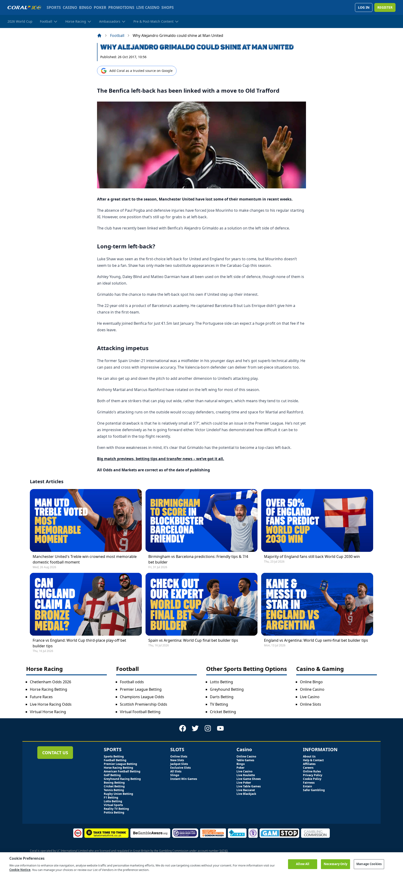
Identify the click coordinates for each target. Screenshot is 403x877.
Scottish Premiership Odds (143, 704)
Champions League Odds (142, 696)
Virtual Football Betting (140, 711)
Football (117, 35)
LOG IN (363, 7)
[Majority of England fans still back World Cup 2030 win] (317, 520)
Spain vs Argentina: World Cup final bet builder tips (193, 640)
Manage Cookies (369, 864)
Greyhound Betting (227, 689)
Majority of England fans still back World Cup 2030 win (312, 556)
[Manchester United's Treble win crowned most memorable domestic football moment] (86, 520)
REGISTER (385, 7)
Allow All (302, 864)
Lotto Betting (221, 681)
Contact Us (55, 752)
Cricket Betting (223, 711)
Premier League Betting (141, 689)
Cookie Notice (20, 870)
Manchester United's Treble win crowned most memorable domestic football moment (85, 559)
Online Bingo (311, 681)
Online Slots (310, 704)
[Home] (99, 35)
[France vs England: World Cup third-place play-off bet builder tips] (86, 604)
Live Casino (310, 696)
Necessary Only (335, 864)
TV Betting (219, 704)
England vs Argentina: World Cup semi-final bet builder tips (316, 640)
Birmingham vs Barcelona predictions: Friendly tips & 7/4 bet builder (198, 559)
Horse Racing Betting (48, 689)
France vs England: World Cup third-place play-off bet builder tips (79, 643)
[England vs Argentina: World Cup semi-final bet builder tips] (317, 604)
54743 (223, 851)
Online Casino (312, 689)
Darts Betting (221, 696)
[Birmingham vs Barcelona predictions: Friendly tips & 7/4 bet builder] (201, 520)
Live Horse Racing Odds (51, 704)
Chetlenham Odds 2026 (50, 681)
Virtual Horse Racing (48, 711)
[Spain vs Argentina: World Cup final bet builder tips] (201, 604)
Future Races (41, 696)
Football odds (132, 681)
